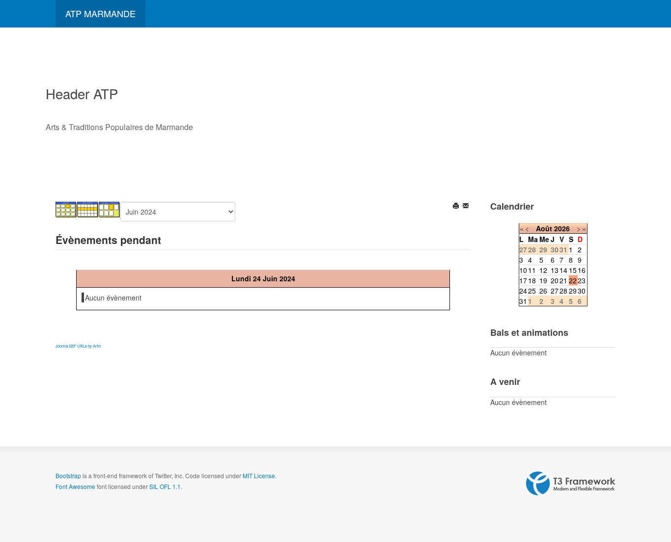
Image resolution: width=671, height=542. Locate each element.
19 (543, 280)
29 (573, 291)
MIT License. (260, 475)
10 (523, 270)
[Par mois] (66, 209)
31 (523, 301)
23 (582, 280)
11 (532, 270)
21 (563, 280)
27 (555, 291)
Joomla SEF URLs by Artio (78, 346)
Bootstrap (68, 475)
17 (523, 280)
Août (544, 228)
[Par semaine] (88, 209)
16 (582, 270)
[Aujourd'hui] (109, 209)
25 (532, 291)
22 (573, 280)
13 (555, 270)
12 (543, 270)
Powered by (570, 483)
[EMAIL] (466, 207)
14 (563, 270)
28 (563, 291)
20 (555, 280)
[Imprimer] (456, 207)
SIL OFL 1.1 (165, 486)
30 (582, 291)
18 (532, 280)
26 (543, 291)
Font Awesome (75, 486)
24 (523, 291)
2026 (562, 228)
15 (573, 270)
